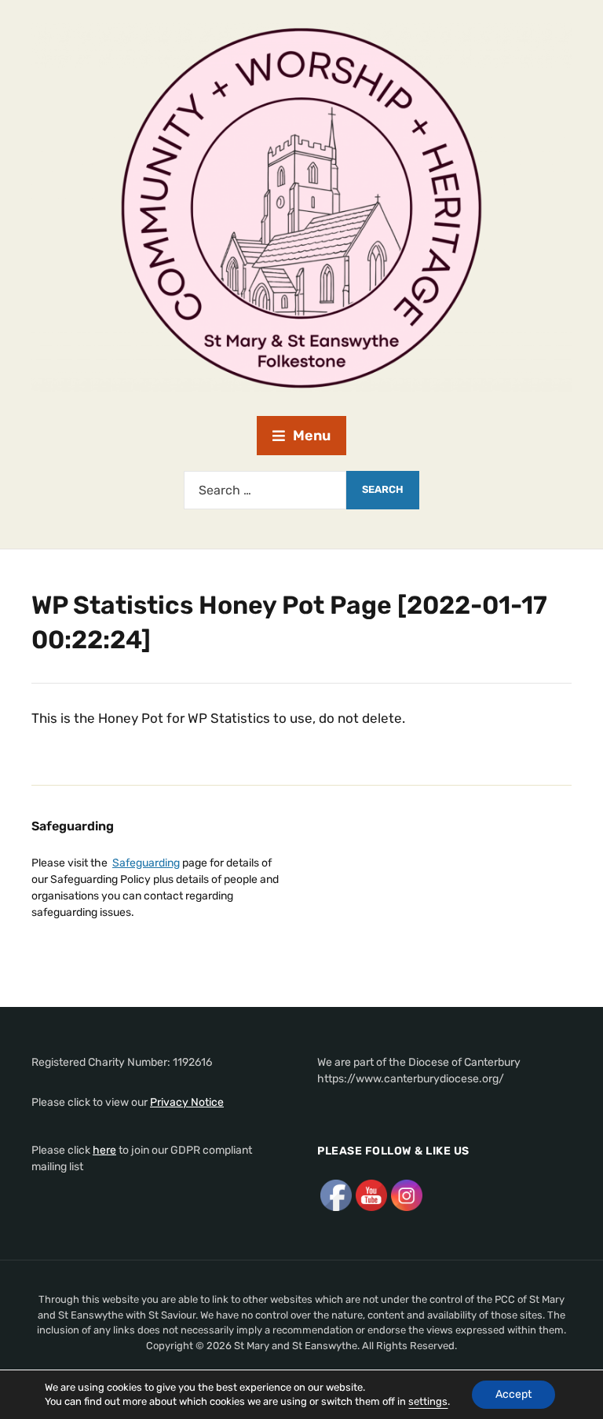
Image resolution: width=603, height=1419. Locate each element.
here (104, 1150)
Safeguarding (146, 863)
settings (428, 1401)
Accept (513, 1394)
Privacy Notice (187, 1102)
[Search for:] (265, 490)
